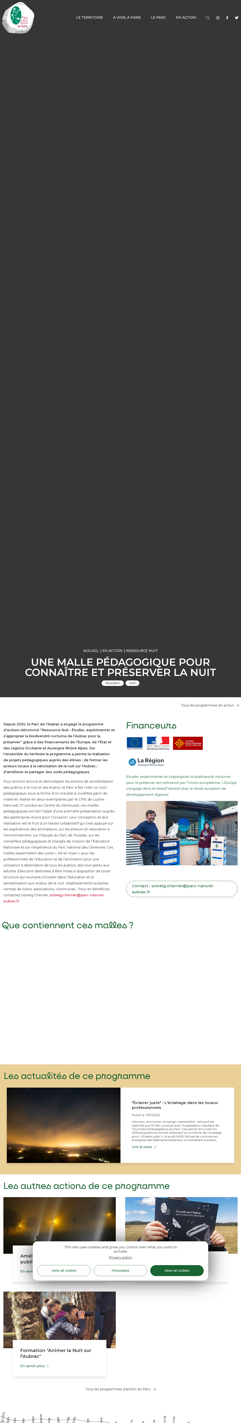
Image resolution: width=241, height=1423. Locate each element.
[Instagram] (217, 17)
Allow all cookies (177, 1270)
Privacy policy (120, 1257)
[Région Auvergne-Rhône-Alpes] (147, 763)
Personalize (120, 1270)
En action (112, 651)
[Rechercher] (208, 17)
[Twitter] (236, 17)
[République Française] (158, 744)
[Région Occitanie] (188, 744)
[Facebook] (227, 17)
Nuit (132, 683)
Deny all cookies (64, 1270)
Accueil (91, 651)
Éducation (112, 683)
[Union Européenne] (134, 744)
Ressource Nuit (142, 651)
